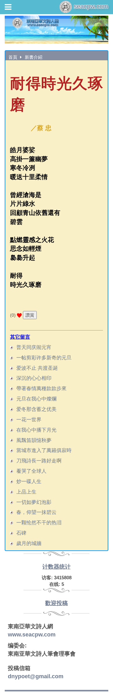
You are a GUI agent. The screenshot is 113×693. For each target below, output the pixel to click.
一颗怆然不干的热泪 (39, 522)
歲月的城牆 (28, 543)
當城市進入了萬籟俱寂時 (44, 450)
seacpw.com (90, 6)
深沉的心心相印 (33, 378)
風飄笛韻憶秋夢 (33, 440)
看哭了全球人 (31, 471)
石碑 (21, 533)
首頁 (12, 57)
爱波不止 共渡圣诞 (37, 368)
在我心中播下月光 (36, 430)
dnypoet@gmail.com (35, 676)
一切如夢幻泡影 (33, 502)
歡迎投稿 (56, 603)
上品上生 (26, 491)
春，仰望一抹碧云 (36, 512)
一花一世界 (28, 419)
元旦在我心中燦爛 (36, 398)
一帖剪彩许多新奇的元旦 (44, 357)
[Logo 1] (56, 30)
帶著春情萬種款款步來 (41, 388)
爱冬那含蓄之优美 (36, 409)
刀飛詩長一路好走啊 (39, 460)
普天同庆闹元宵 (33, 347)
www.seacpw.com (32, 634)
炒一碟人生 (28, 481)
